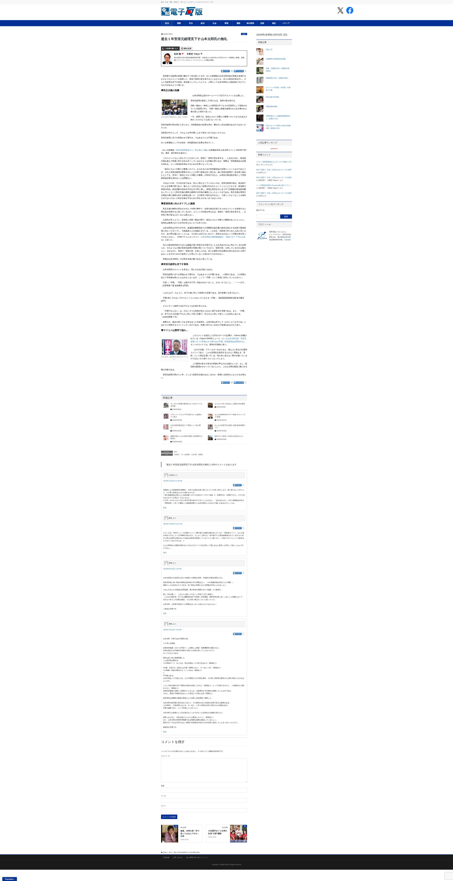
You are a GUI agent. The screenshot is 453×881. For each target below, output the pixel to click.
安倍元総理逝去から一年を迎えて (190, 150)
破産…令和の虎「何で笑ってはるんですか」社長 (189, 833)
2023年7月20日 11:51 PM (172, 524)
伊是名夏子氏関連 (272, 97)
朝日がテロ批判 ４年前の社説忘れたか (229, 436)
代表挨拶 (287, 240)
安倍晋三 (177, 454)
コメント (165, 756)
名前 (162, 786)
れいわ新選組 (185, 454)
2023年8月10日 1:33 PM (172, 569)
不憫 (174, 317)
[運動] (238, 834)
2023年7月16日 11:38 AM (172, 481)
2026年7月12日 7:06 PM (172, 630)
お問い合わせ (178, 857)
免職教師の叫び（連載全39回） (277, 78)
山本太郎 (194, 454)
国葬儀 (200, 454)
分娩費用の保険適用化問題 (276, 59)
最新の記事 (187, 48)
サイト (163, 806)
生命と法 (269, 49)
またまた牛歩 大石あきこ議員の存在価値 (230, 404)
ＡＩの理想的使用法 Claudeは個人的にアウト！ (274, 185)
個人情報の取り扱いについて (197, 857)
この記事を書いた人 (171, 48)
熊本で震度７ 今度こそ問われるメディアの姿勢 (274, 170)
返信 (164, 508)
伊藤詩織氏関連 (271, 106)
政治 (244, 34)
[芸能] (169, 834)
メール (163, 796)
